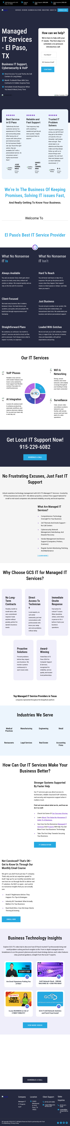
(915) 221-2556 (63, 1106)
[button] (18, 974)
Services (18, 10)
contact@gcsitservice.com (64, 1111)
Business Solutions (34, 10)
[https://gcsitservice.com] (5, 1096)
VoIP (19, 1107)
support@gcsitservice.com (50, 1105)
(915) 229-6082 (50, 1102)
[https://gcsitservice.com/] (5, 10)
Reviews (24, 10)
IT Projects (21, 1104)
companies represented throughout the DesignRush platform (35, 700)
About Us (53, 10)
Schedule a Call (63, 10)
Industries (45, 10)
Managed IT (22, 1101)
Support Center (26, 3)
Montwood (11, 2)
